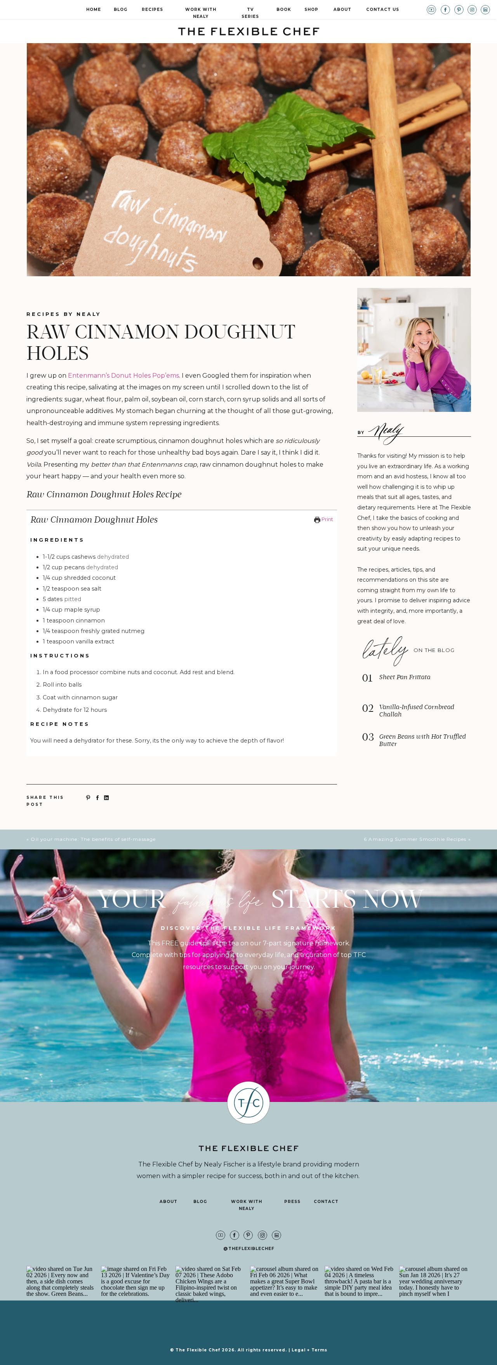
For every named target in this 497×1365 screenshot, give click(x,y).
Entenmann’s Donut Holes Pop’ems (123, 375)
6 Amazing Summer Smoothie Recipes (415, 839)
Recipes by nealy (63, 314)
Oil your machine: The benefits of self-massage (93, 839)
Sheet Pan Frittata (404, 677)
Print (326, 519)
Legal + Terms (309, 1350)
